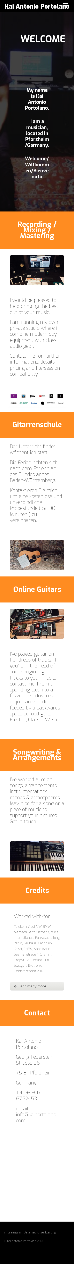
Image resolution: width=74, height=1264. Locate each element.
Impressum (12, 1232)
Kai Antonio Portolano (21, 1241)
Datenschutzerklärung (39, 1232)
